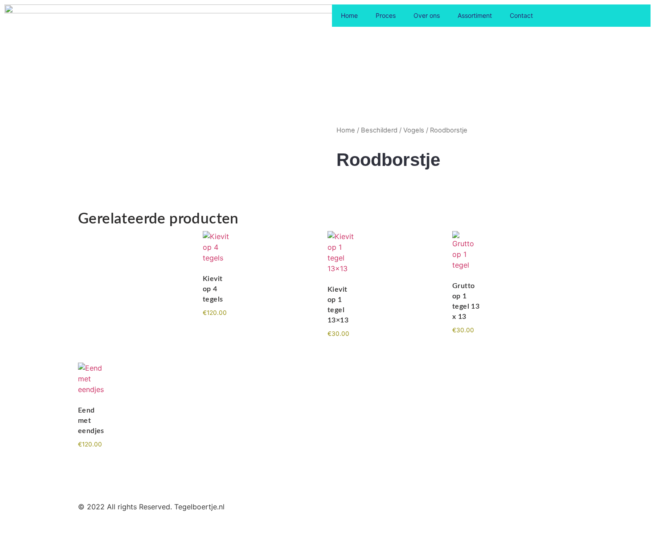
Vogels (413, 130)
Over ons (426, 15)
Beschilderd (379, 130)
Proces (386, 15)
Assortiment (475, 15)
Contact (521, 15)
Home (349, 15)
